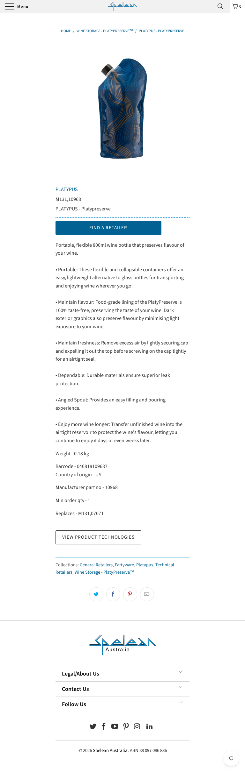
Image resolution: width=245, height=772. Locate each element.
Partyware (124, 565)
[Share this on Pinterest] (130, 594)
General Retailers (96, 565)
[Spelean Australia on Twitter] (93, 727)
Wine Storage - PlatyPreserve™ (104, 572)
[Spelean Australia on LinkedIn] (150, 727)
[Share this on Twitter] (96, 594)
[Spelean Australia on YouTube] (115, 727)
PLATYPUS (67, 189)
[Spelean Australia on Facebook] (104, 727)
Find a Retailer (108, 227)
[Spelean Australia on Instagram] (137, 727)
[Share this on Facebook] (113, 594)
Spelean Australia (110, 750)
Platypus (144, 565)
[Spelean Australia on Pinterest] (126, 727)
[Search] (222, 6)
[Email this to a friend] (147, 594)
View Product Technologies (98, 537)
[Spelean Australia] (122, 6)
